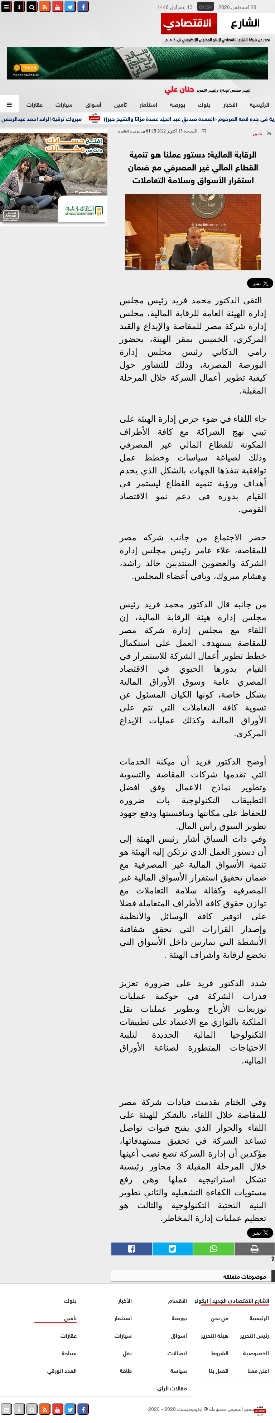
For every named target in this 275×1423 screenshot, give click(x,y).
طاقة (126, 1370)
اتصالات (177, 1352)
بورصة (177, 103)
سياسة (178, 1370)
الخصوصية (256, 1352)
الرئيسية (259, 103)
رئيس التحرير (254, 1335)
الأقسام (177, 1299)
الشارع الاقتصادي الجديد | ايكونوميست (232, 1299)
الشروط (220, 1352)
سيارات (64, 103)
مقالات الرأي (172, 1387)
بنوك (204, 103)
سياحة (69, 1352)
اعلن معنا (258, 1370)
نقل (127, 1352)
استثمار (148, 103)
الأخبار (230, 103)
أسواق (93, 103)
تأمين (120, 103)
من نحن (220, 1317)
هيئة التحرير (215, 1335)
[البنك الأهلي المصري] (53, 177)
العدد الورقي (62, 1370)
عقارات (34, 103)
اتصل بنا (219, 1370)
